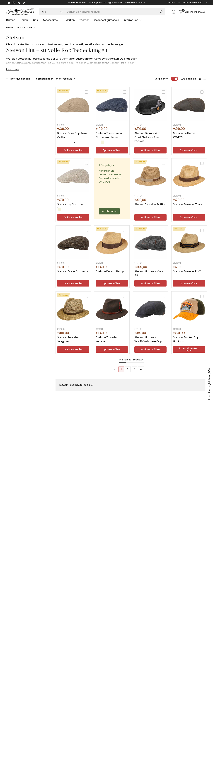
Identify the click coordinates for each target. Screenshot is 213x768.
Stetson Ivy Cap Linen (70, 204)
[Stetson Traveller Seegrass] (73, 309)
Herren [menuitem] (24, 20)
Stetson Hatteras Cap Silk (148, 273)
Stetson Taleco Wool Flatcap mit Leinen (109, 135)
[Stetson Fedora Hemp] (112, 243)
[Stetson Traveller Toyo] (189, 176)
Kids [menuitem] (35, 20)
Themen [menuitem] (84, 20)
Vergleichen (161, 78)
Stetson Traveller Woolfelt (107, 339)
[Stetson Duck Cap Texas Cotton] (73, 105)
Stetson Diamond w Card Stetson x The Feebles (147, 137)
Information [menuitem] (131, 20)
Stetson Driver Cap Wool (72, 271)
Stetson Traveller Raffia (149, 204)
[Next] (147, 369)
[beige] (103, 142)
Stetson (32, 28)
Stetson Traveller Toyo (187, 204)
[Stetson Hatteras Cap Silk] (150, 243)
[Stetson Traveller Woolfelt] (112, 309)
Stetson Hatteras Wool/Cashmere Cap (148, 339)
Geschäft (21, 28)
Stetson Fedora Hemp (110, 271)
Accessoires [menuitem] (50, 20)
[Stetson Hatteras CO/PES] (189, 105)
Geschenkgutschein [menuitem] (106, 20)
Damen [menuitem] (10, 20)
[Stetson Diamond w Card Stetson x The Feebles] (150, 105)
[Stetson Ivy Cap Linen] (73, 176)
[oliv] (69, 142)
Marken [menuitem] (70, 20)
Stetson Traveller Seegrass (68, 339)
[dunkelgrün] (64, 209)
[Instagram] (13, 2)
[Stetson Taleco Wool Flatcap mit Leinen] (112, 105)
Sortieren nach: (45, 78)
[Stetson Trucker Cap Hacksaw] (189, 309)
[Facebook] (8, 2)
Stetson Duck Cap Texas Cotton (72, 135)
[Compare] (86, 92)
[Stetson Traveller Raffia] (150, 176)
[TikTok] (23, 2)
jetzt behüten (109, 211)
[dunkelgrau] (64, 142)
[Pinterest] (18, 2)
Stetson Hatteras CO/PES (184, 135)
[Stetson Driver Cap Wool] (73, 243)
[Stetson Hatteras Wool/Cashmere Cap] (150, 309)
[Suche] (161, 11)
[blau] (59, 142)
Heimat (9, 28)
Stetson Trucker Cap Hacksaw (186, 339)
